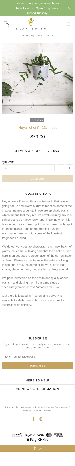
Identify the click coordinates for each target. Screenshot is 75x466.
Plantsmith (31, 23)
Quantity (8, 162)
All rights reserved (44, 410)
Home (25, 35)
